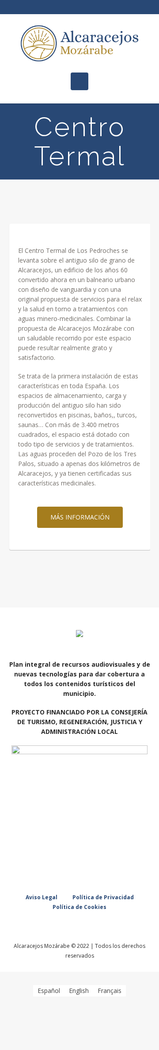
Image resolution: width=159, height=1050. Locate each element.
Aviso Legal (41, 897)
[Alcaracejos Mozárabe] (79, 43)
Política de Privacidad (103, 897)
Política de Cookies (79, 907)
